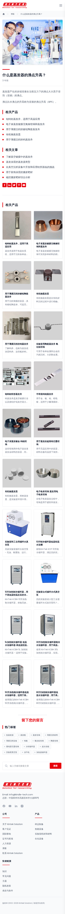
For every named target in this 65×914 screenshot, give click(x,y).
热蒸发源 (9, 735)
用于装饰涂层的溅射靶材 (19, 172)
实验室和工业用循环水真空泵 (16, 543)
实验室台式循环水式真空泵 (48, 593)
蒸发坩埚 (36, 735)
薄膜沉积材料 (52, 735)
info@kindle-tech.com (21, 794)
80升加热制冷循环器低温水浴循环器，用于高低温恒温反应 (48, 694)
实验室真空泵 (11, 752)
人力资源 (6, 843)
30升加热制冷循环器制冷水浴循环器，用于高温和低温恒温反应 (48, 644)
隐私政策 (6, 885)
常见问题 (6, 876)
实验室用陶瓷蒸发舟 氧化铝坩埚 (47, 345)
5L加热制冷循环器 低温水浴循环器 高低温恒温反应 (16, 644)
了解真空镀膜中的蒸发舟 (19, 157)
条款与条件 (7, 890)
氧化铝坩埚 (39, 740)
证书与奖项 (7, 838)
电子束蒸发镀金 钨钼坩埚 (16, 443)
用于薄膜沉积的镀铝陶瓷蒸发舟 (23, 129)
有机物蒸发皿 (13, 134)
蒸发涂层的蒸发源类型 (18, 162)
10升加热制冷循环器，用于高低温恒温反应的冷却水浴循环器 (16, 593)
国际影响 (6, 833)
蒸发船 (23, 735)
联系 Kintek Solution (12, 853)
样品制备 (39, 824)
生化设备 (39, 838)
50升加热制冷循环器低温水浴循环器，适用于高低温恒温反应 (17, 694)
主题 (4, 880)
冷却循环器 (30, 746)
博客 (13, 14)
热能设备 (39, 829)
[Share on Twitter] (14, 185)
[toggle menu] (61, 5)
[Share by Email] (24, 185)
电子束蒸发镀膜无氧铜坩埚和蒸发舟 (25, 124)
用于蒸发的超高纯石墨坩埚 (48, 443)
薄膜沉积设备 (11, 740)
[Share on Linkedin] (9, 185)
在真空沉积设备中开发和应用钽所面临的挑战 (30, 167)
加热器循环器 (41, 752)
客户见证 (6, 829)
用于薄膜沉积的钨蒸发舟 (19, 139)
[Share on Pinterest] (19, 185)
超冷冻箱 (45, 746)
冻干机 (26, 752)
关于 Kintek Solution (12, 824)
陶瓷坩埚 (54, 740)
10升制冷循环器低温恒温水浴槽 (47, 543)
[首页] (3, 14)
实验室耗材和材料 (43, 833)
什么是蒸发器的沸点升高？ (31, 14)
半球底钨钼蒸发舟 (44, 394)
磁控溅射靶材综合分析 (18, 177)
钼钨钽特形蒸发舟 (13, 394)
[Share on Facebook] (4, 185)
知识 (4, 871)
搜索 (55, 765)
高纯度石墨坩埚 (12, 746)
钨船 (26, 740)
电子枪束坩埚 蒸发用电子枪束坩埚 (47, 493)
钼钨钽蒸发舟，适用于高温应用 (23, 119)
